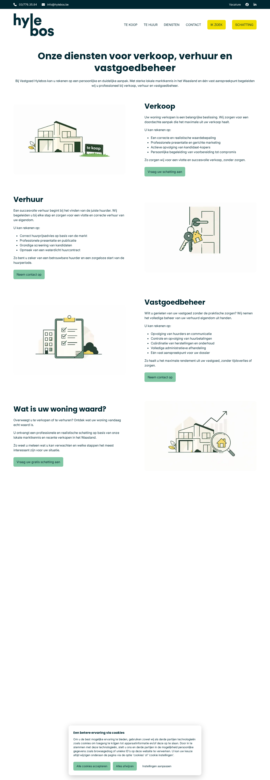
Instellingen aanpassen (156, 766)
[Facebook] (247, 4)
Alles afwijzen (125, 766)
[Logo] (33, 24)
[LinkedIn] (255, 4)
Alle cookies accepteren (91, 766)
